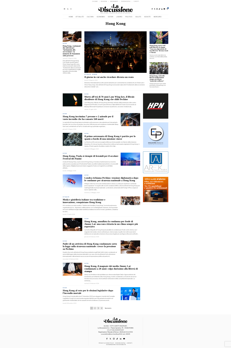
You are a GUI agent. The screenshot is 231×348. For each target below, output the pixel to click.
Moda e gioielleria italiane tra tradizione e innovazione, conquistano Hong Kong (84, 201)
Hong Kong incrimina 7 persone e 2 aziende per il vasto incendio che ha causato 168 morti (88, 117)
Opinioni (94, 74)
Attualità (87, 74)
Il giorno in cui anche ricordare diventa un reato (109, 77)
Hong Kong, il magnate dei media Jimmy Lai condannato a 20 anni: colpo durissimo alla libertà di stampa (111, 269)
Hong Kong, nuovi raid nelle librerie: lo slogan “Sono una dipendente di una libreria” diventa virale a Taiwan (159, 49)
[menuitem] (95, 1)
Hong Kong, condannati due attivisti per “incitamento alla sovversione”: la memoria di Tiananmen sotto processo (72, 51)
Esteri (65, 43)
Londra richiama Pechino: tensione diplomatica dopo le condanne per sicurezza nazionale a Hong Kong (111, 179)
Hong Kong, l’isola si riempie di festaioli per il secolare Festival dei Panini (90, 157)
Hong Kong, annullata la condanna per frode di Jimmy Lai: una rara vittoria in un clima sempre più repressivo (111, 224)
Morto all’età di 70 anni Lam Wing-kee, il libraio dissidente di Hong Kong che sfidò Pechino (109, 98)
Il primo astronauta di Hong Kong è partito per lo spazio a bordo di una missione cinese (110, 137)
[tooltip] (152, 9)
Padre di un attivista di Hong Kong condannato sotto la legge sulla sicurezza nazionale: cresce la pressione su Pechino (90, 246)
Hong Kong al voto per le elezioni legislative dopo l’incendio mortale (88, 291)
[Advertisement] (155, 233)
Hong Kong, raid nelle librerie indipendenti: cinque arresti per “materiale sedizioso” (157, 78)
